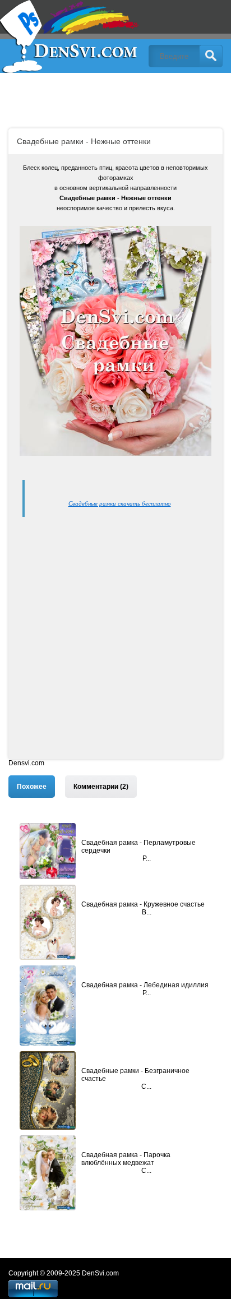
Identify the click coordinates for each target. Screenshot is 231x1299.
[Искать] (211, 56)
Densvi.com (26, 763)
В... (146, 912)
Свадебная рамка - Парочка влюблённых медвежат (125, 1159)
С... (146, 1086)
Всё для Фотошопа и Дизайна (70, 36)
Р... (146, 858)
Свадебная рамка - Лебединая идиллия (145, 985)
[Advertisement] (115, 643)
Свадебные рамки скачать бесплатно (119, 503)
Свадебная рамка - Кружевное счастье (143, 904)
